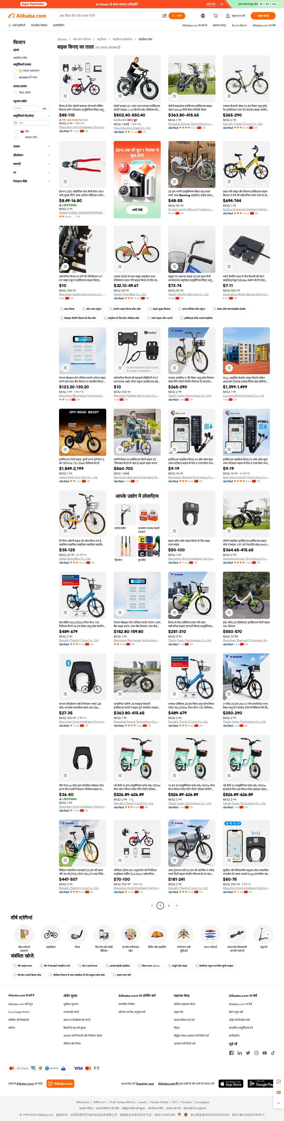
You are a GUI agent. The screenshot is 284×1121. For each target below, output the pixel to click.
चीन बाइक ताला (25, 965)
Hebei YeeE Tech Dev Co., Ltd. (78, 477)
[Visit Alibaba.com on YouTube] (264, 1052)
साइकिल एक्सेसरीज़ (122, 39)
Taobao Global (159, 1102)
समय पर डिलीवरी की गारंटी (76, 1020)
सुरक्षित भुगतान (70, 1004)
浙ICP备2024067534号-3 (248, 1114)
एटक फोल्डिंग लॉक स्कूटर (193, 309)
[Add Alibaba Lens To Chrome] (60, 1083)
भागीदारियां (234, 1035)
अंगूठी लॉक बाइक (179, 965)
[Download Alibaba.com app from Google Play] (262, 1083)
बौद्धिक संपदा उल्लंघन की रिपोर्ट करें (191, 1035)
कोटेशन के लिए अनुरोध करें (132, 1012)
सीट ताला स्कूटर (93, 309)
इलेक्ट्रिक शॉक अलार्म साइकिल (198, 318)
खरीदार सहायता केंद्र (184, 1004)
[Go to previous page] (152, 905)
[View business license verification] (180, 1115)
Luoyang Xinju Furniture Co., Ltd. (243, 395)
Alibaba (62, 39)
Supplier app (145, 1083)
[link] (278, 1081)
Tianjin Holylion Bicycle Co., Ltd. (188, 294)
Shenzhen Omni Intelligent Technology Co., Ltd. (82, 127)
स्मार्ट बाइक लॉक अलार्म (161, 318)
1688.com (99, 1102)
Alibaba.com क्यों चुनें (20, 1004)
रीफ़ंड (177, 1027)
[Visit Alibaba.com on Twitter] (248, 1052)
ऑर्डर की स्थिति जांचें (239, 1020)
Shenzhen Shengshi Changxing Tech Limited (137, 477)
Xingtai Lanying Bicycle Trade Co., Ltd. (191, 209)
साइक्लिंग (101, 39)
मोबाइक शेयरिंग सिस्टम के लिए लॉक (80, 318)
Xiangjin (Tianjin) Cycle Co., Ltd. (243, 123)
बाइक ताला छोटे (124, 975)
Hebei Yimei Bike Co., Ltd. (130, 294)
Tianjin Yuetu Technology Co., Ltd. (189, 395)
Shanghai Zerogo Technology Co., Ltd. (191, 123)
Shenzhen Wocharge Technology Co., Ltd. (82, 395)
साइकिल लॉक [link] (145, 39)
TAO (174, 1102)
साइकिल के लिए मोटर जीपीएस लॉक (123, 318)
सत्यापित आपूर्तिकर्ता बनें (241, 1027)
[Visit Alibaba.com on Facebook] (231, 1052)
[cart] (216, 16)
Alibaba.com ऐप (168, 1083)
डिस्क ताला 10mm (151, 965)
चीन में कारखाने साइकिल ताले (57, 965)
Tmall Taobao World (121, 1102)
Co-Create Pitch (19, 1012)
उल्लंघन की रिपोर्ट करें (184, 1043)
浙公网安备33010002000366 (209, 1114)
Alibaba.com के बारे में (21, 995)
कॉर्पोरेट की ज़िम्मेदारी (18, 1020)
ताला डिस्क (69, 309)
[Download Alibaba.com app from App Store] (231, 1083)
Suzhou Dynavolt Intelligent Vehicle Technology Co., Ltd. (246, 209)
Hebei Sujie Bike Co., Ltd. (75, 558)
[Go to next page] (177, 905)
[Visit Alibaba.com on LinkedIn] (239, 1052)
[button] (164, 15)
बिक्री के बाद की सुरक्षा (74, 1027)
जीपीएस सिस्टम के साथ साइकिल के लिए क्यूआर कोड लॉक (79, 975)
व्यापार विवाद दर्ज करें (184, 1020)
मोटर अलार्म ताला (90, 965)
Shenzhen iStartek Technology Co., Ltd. (191, 477)
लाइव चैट (178, 1012)
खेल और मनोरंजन (82, 39)
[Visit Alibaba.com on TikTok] (272, 1052)
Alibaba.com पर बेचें (240, 1004)
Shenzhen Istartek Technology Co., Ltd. (246, 477)
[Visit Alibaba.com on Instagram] (256, 1052)
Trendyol (186, 1102)
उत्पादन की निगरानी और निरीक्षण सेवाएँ (82, 1035)
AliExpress (82, 1102)
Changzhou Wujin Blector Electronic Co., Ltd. (246, 294)
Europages (202, 1102)
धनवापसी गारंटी (71, 1012)
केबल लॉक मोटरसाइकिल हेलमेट (231, 309)
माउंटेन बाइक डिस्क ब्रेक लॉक (127, 309)
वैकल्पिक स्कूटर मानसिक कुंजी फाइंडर (216, 965)
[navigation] (31, 473)
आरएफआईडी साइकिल (120, 965)
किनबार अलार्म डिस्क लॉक (29, 975)
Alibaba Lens (25, 1083)
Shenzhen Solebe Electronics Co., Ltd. (82, 294)
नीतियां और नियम (72, 1043)
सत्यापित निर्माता (127, 1004)
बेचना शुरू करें (236, 1012)
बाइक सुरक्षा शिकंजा (161, 309)
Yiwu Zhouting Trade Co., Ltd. (132, 128)
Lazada (142, 1102)
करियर (11, 1027)
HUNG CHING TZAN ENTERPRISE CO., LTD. (82, 212)
